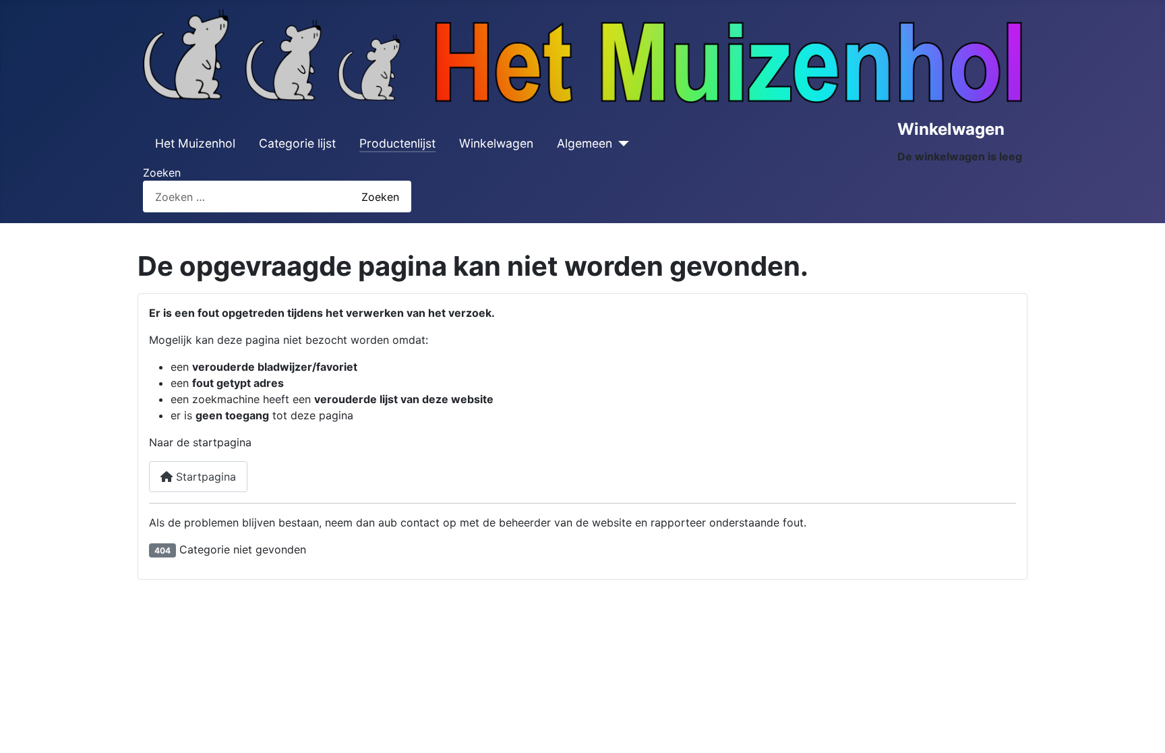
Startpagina (204, 476)
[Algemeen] (620, 143)
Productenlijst (397, 143)
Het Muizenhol (195, 143)
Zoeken (162, 172)
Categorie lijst (297, 143)
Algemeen (584, 143)
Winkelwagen (496, 143)
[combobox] (240, 196)
